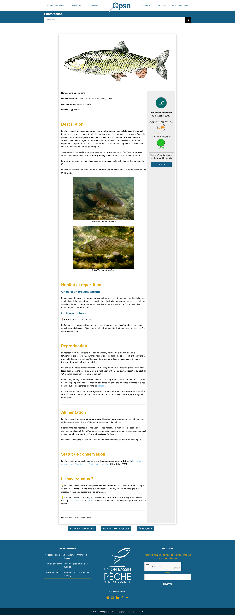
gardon (90, 500)
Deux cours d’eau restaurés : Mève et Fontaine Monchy (67, 574)
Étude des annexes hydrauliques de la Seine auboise (67, 565)
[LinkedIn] (117, 597)
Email (167, 572)
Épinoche (145, 528)
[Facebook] (122, 597)
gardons (101, 386)
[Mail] (112, 597)
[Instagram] (127, 597)
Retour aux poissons (116, 528)
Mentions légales (138, 612)
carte (161, 164)
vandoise (77, 500)
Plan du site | (127, 612)
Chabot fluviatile (82, 528)
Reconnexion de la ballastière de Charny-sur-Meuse (67, 556)
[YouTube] (107, 597)
